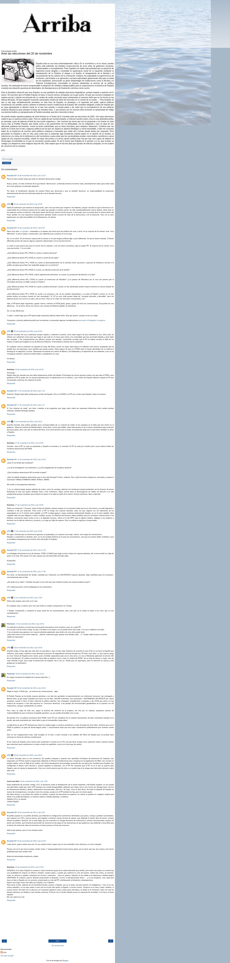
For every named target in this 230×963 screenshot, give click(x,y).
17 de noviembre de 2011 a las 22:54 (30, 624)
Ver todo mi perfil (7, 956)
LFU (8, 204)
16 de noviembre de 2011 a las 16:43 (29, 369)
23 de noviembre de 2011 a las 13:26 (29, 867)
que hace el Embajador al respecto (92, 320)
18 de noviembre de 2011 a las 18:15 (28, 755)
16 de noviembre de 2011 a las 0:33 (31, 228)
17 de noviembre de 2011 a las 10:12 (28, 421)
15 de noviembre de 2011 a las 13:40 (28, 204)
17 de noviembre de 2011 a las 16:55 (29, 505)
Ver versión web (58, 946)
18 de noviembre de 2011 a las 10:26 (28, 648)
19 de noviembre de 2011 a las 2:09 (31, 812)
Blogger (65, 960)
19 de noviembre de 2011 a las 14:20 (31, 841)
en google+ (24, 231)
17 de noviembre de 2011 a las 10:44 (29, 443)
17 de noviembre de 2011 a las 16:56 (28, 531)
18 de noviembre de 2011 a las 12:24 (31, 688)
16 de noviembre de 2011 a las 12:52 (28, 331)
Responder (11, 197)
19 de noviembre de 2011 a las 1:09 (33, 781)
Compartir (6, 163)
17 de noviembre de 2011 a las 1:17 (31, 405)
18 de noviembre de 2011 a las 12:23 (30, 674)
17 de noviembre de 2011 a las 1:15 (31, 391)
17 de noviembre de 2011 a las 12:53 (31, 459)
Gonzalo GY (12, 175)
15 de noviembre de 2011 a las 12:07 (31, 175)
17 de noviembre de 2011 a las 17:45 (31, 571)
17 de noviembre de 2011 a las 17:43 (31, 550)
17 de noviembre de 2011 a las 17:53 (28, 598)
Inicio (57, 941)
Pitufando (11, 624)
